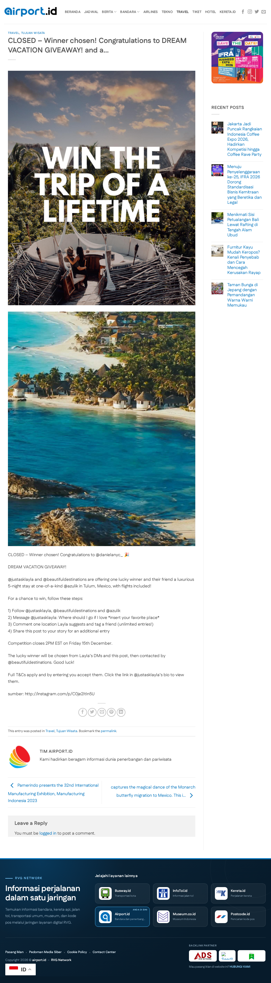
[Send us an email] (263, 12)
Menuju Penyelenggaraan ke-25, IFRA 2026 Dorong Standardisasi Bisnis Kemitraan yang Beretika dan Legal (244, 184)
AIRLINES (150, 12)
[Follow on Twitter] (257, 12)
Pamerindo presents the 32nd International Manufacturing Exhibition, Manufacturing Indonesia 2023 (53, 793)
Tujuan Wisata (33, 33)
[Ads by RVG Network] (203, 956)
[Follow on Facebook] (243, 12)
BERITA (107, 12)
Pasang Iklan (14, 952)
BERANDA (72, 12)
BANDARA (128, 12)
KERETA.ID (228, 12)
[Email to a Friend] (101, 712)
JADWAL (91, 12)
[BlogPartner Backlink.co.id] (251, 956)
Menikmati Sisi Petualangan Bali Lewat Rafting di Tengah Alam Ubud (243, 225)
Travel (13, 33)
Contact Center (104, 952)
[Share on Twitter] (92, 712)
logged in (47, 833)
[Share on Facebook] (82, 712)
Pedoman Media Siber (45, 952)
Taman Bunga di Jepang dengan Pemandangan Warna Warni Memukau (242, 295)
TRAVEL (183, 12)
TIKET (196, 12)
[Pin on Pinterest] (111, 712)
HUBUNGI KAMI (240, 967)
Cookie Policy (77, 952)
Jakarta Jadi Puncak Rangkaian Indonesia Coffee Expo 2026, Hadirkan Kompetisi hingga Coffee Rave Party (244, 139)
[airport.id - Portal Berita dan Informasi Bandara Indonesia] (30, 12)
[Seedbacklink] (227, 956)
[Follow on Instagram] (250, 12)
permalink (108, 731)
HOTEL (210, 12)
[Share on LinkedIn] (121, 712)
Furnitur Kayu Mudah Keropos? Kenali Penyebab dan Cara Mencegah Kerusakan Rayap (244, 260)
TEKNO (167, 12)
